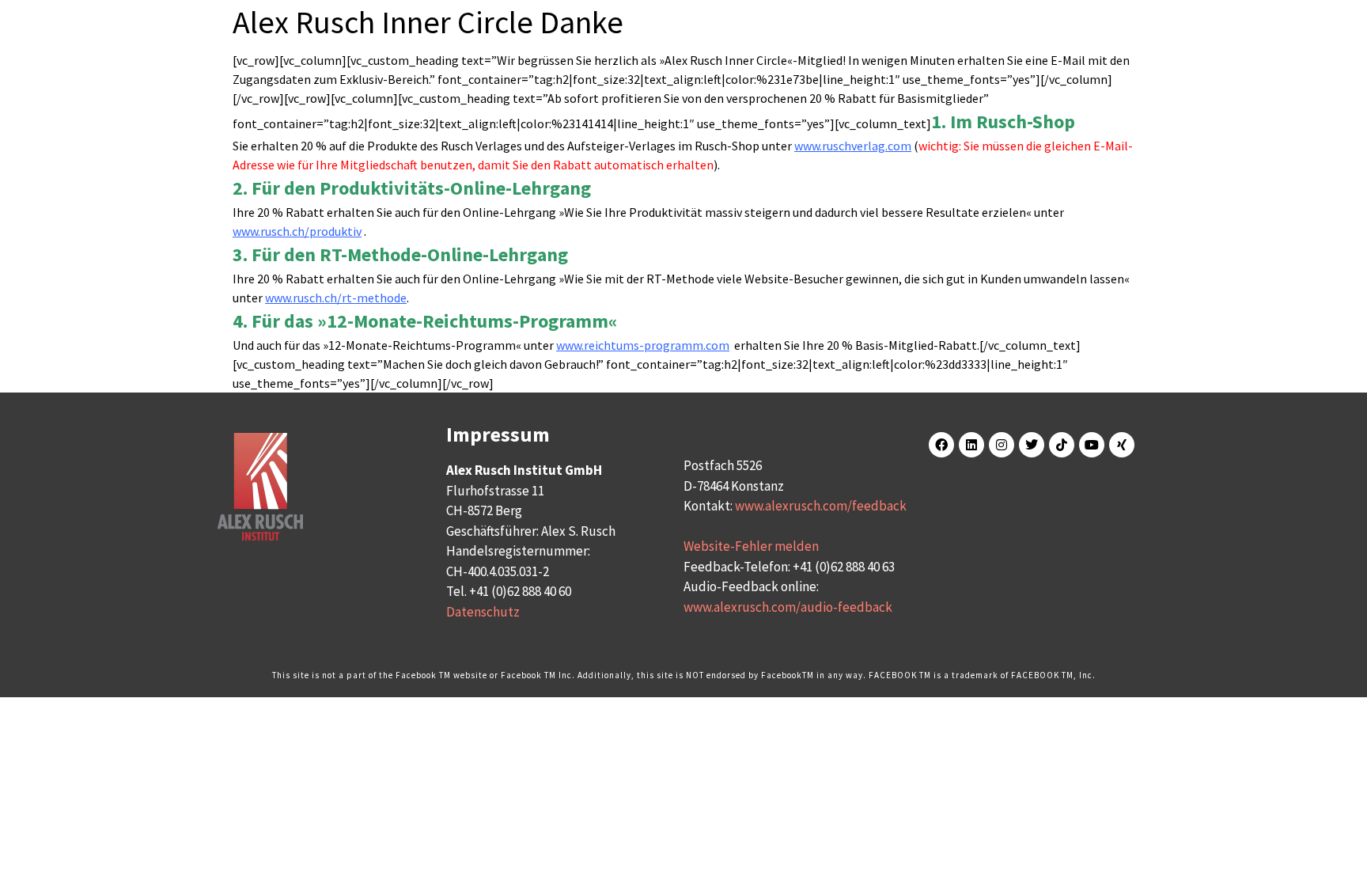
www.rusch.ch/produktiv (297, 231)
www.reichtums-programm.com (642, 345)
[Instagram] (1001, 444)
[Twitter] (1031, 444)
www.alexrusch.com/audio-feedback (788, 607)
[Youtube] (1091, 444)
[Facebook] (941, 444)
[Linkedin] (971, 444)
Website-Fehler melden (751, 546)
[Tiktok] (1061, 444)
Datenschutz (483, 611)
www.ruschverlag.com (852, 146)
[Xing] (1121, 444)
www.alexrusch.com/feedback (821, 505)
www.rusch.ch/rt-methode (336, 297)
